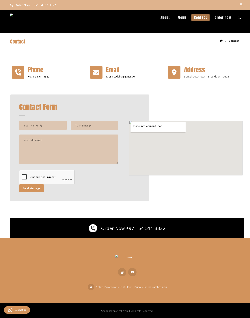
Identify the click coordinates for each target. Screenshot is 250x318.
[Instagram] (241, 5)
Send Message (31, 188)
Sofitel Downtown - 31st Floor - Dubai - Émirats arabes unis (131, 287)
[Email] (132, 272)
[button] (17, 310)
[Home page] (221, 40)
